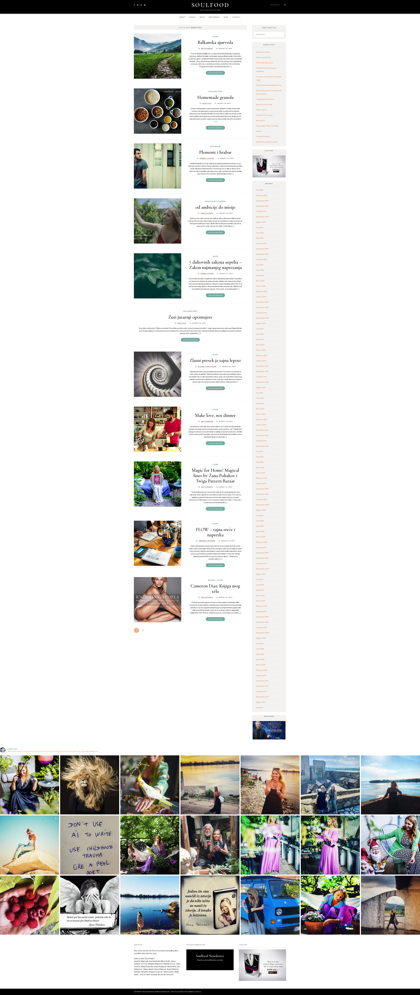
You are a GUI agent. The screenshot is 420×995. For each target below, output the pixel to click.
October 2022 (261, 377)
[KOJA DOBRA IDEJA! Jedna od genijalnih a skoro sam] (210, 845)
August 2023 (261, 323)
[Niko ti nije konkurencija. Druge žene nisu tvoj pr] (390, 845)
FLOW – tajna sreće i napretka (215, 532)
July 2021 (259, 451)
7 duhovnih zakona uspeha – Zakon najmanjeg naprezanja (215, 264)
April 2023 (260, 345)
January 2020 (261, 547)
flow (215, 464)
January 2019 (261, 611)
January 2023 (261, 361)
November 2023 (262, 307)
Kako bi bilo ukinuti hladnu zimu (268, 85)
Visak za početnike (263, 57)
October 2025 (261, 211)
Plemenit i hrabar (215, 152)
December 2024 (262, 249)
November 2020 (262, 494)
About (182, 17)
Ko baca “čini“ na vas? (264, 115)
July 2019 (259, 579)
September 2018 (262, 633)
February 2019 (261, 606)
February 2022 (261, 419)
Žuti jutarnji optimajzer (190, 317)
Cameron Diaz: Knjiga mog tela (215, 588)
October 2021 (261, 441)
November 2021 (262, 435)
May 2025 (260, 238)
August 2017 (261, 702)
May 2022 (260, 403)
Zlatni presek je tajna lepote (215, 360)
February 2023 (261, 355)
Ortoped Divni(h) (263, 136)
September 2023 (262, 318)
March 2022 (260, 414)
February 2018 (261, 670)
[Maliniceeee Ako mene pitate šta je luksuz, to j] (29, 905)
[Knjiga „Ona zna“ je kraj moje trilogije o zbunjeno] (390, 905)
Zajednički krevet (263, 52)
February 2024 (261, 291)
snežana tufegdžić (207, 541)
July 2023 (259, 329)
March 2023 (260, 350)
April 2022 (260, 409)
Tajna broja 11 (261, 110)
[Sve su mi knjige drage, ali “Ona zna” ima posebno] (210, 905)
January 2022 (261, 425)
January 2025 (261, 243)
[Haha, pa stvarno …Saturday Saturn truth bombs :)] (89, 845)
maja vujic (207, 103)
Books (192, 17)
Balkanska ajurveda (215, 42)
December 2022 (262, 366)
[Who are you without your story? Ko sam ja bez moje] (330, 905)
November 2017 (262, 686)
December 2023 (262, 302)
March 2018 (260, 665)
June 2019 (260, 585)
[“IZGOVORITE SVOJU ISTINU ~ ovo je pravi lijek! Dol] (89, 784)
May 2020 (260, 526)
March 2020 (260, 537)
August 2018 (261, 638)
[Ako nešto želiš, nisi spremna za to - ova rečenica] (390, 784)
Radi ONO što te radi (264, 104)
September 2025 (262, 217)
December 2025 (262, 201)
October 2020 (261, 499)
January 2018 (261, 675)
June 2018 (260, 649)
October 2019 (261, 563)
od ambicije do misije (215, 207)
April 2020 (260, 531)
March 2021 (260, 473)
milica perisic (207, 48)
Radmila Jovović (207, 158)
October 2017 (261, 691)
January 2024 (261, 297)
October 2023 (261, 313)
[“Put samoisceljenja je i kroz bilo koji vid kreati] (270, 845)
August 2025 (261, 222)
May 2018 (260, 654)
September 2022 (262, 382)
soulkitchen (215, 91)
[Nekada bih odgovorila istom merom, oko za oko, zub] (29, 784)
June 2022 (260, 398)
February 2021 (261, 478)
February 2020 (261, 542)
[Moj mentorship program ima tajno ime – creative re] (29, 845)
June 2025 (260, 233)
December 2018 (262, 617)
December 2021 (262, 430)
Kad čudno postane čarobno (267, 142)
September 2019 (262, 569)
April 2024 (260, 281)
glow (215, 36)
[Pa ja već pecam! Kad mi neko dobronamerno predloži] (270, 784)
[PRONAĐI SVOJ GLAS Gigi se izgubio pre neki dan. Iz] (149, 784)
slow (215, 256)
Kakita (258, 131)
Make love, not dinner (215, 415)
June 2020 (260, 521)
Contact (236, 17)
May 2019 (260, 590)
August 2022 (261, 387)
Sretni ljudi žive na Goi (264, 63)
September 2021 (262, 446)
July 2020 (259, 515)
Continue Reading (215, 73)
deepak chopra (207, 273)
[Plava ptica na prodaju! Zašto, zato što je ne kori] (270, 905)
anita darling (207, 421)
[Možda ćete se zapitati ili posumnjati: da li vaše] (149, 905)
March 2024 (260, 286)
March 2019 (260, 601)
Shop (226, 17)
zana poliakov (207, 213)
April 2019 (260, 595)
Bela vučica (260, 120)
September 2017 (262, 697)
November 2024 (262, 254)
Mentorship (214, 17)
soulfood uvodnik (215, 201)
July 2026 (259, 190)
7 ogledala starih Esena (265, 99)
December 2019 (262, 553)
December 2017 (262, 681)
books (211, 580)
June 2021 (260, 457)
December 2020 (262, 489)
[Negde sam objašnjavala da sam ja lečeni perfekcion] (330, 845)
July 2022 (259, 393)
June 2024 (260, 270)
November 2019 (262, 558)
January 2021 (261, 483)
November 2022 (262, 371)
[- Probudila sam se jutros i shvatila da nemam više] (210, 784)
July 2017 (259, 707)
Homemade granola (215, 97)
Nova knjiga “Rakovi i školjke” (267, 126)
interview (215, 146)
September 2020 (262, 505)
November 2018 (262, 622)
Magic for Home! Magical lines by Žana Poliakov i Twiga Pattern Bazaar (215, 475)
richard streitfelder (207, 366)
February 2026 (261, 195)
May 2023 (260, 339)
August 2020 (261, 510)
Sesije (202, 17)
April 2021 (260, 467)
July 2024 (259, 265)
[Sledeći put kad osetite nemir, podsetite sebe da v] (89, 905)
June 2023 (260, 334)
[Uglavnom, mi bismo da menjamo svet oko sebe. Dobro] (149, 845)
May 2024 (260, 275)
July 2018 (259, 643)
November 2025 (262, 206)
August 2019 (261, 574)
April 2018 (260, 659)
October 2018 (261, 627)
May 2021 (260, 462)
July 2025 (259, 227)
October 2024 (261, 259)
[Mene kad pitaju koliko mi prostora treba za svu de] (330, 784)
